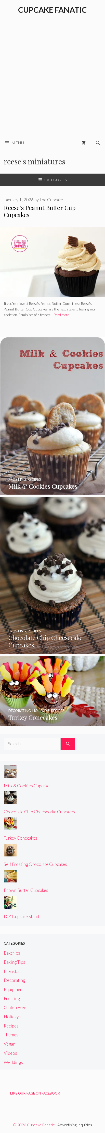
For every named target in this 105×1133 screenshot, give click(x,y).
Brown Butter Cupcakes (26, 890)
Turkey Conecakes (20, 838)
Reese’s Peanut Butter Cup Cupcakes (39, 211)
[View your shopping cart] (83, 142)
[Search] (68, 744)
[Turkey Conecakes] (52, 722)
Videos (10, 1053)
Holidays (12, 1016)
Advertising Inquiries (74, 1125)
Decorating (14, 980)
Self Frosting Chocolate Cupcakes (35, 864)
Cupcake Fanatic (52, 9)
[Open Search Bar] (98, 142)
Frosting (12, 998)
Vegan (9, 1044)
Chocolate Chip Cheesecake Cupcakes (39, 811)
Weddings (13, 1062)
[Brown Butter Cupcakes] (10, 879)
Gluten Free (15, 1007)
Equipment (14, 989)
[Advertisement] (52, 81)
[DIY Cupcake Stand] (10, 905)
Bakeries (12, 953)
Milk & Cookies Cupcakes (27, 785)
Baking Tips (14, 962)
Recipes (11, 1025)
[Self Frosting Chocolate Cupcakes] (10, 852)
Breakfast (13, 971)
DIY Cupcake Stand (21, 916)
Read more (61, 315)
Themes (11, 1034)
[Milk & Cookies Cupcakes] (52, 491)
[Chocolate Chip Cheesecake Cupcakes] (52, 650)
